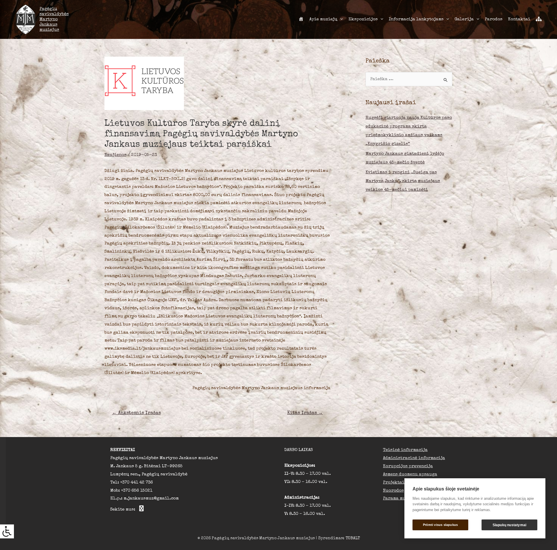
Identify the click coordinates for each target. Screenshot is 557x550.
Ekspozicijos (363, 19)
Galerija (464, 19)
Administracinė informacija (414, 458)
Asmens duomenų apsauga (410, 474)
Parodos (493, 19)
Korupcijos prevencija (408, 466)
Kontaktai (519, 19)
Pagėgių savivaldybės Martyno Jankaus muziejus (54, 19)
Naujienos (115, 155)
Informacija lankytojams (416, 19)
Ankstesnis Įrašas (136, 413)
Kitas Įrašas (305, 413)
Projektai (393, 482)
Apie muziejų (323, 19)
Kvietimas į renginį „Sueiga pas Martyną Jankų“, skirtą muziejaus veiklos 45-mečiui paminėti (403, 181)
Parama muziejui (401, 498)
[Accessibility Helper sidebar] (7, 531)
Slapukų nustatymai (510, 525)
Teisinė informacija (405, 450)
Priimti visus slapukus (440, 524)
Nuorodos (393, 490)
